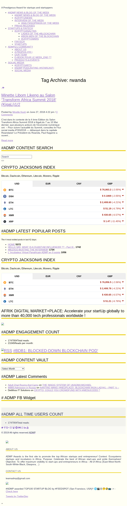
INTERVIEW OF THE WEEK (29, 20)
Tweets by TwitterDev (17, 496)
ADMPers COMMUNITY (20, 46)
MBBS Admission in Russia (22, 387)
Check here (12, 491)
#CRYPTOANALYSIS (25, 31)
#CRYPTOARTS (23, 65)
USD (17, 183)
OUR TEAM (21, 54)
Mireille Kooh (19, 112)
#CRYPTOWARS (30, 39)
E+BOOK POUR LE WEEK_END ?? (33, 57)
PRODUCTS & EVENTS (27, 60)
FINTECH (20, 41)
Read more (7, 140)
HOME (11, 244)
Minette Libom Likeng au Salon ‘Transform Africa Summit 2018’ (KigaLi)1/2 (28, 100)
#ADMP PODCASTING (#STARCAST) (34, 68)
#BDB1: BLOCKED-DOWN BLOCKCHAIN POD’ (55, 350)
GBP (109, 183)
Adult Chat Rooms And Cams (23, 385)
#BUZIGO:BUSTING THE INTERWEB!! (28, 249)
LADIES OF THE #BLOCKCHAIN (38, 33)
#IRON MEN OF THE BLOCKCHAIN (40, 36)
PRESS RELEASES (25, 25)
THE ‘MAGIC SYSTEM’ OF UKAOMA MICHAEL (66, 385)
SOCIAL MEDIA (16, 62)
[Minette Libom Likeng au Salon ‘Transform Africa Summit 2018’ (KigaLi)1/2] (2, 87)
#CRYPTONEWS (23, 17)
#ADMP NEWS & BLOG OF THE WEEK (28, 12)
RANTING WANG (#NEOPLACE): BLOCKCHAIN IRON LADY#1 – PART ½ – (79, 387)
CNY (79, 183)
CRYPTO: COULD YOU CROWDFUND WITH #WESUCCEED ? (67, 390)
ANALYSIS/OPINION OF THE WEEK (40, 23)
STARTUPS (21, 44)
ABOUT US (20, 49)
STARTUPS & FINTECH (20, 28)
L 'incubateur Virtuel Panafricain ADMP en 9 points (34, 252)
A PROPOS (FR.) (23, 52)
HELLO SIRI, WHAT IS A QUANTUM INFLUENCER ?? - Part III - (41, 247)
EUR (48, 183)
